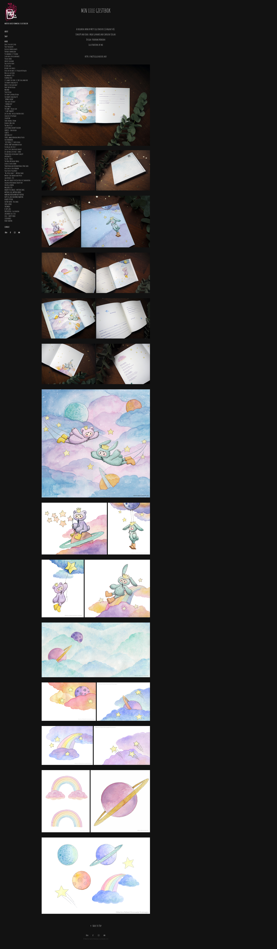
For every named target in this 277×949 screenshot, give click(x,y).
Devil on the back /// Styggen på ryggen (16, 70)
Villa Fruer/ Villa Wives (11, 170)
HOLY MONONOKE (9, 139)
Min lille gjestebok (10, 73)
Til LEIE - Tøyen (9, 158)
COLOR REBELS (8, 218)
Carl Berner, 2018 (9, 178)
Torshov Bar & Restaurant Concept (14, 154)
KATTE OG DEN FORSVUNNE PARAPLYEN (14, 197)
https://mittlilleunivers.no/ (96, 56)
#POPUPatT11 (8, 156)
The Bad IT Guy (9, 125)
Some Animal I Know (10, 120)
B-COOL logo (8, 65)
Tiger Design (8, 92)
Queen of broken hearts (11, 49)
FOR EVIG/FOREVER (9, 185)
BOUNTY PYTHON (9, 199)
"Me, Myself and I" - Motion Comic (14, 173)
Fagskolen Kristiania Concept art (14, 182)
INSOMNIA (7, 206)
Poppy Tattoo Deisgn (10, 87)
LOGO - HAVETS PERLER (10, 216)
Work (6, 41)
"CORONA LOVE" (9, 104)
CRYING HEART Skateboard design (13, 144)
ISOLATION (7, 118)
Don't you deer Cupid (10, 44)
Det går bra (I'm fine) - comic (13, 151)
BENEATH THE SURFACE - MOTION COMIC (15, 189)
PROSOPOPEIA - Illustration (12, 211)
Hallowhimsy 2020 (9, 75)
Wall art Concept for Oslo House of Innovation (17, 180)
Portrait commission (10, 51)
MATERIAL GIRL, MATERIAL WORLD (13, 192)
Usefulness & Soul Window (12, 168)
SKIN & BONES (8, 204)
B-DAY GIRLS (8, 209)
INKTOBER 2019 (8, 135)
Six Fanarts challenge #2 (11, 82)
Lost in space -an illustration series (14, 113)
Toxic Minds (8, 106)
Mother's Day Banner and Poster (13, 175)
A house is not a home (10, 163)
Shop (6, 36)
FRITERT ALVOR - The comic (11, 201)
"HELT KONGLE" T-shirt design (12, 142)
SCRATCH (7, 132)
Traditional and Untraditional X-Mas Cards (16, 166)
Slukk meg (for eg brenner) (12, 56)
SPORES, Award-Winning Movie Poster (14, 137)
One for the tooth (9, 63)
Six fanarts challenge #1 (11, 96)
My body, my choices (10, 68)
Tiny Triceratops (9, 46)
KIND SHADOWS (8, 220)
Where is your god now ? (11, 85)
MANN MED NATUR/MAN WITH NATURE (14, 194)
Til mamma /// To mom (11, 54)
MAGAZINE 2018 (8, 187)
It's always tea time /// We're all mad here (16, 80)
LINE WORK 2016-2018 (10, 213)
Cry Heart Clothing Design (12, 94)
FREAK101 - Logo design (11, 130)
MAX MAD (7, 89)
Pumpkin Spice (8, 77)
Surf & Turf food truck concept (13, 149)
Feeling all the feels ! (10, 147)
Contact (7, 226)
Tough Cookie (8, 58)
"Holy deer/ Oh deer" (10, 101)
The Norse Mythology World (12, 161)
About (6, 31)
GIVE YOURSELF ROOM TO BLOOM (13, 127)
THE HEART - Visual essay (11, 108)
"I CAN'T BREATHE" (9, 111)
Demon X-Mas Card (10, 123)
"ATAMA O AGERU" (9, 99)
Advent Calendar (9, 61)
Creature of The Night (10, 116)
